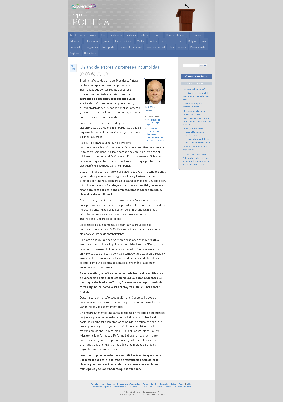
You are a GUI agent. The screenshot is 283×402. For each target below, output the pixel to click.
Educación (75, 41)
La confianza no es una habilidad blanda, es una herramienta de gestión (197, 96)
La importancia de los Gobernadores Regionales (156, 131)
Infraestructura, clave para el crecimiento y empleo (195, 112)
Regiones (75, 53)
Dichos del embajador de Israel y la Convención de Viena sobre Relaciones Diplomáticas (197, 161)
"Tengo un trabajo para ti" (194, 88)
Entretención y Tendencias (128, 384)
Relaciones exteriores (172, 41)
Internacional (92, 41)
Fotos (173, 384)
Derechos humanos (177, 35)
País (102, 384)
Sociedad (75, 47)
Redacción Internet (163, 386)
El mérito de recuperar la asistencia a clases (193, 105)
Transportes (109, 47)
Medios (141, 41)
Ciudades (131, 35)
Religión (192, 41)
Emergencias (91, 47)
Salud (204, 41)
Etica (171, 47)
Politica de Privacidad (182, 386)
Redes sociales (198, 47)
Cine (103, 35)
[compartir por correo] (106, 74)
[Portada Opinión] (71, 35)
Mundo (145, 384)
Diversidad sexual (155, 47)
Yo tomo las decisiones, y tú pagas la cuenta (195, 148)
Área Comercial (120, 386)
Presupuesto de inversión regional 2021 (154, 122)
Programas (133, 386)
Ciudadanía (116, 35)
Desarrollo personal (130, 47)
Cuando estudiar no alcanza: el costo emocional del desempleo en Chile (197, 121)
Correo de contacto (196, 76)
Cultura (144, 35)
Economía (196, 35)
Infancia (182, 47)
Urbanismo (90, 53)
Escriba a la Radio (146, 386)
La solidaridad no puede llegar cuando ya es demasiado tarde (196, 141)
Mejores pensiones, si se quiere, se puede (156, 138)
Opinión (154, 384)
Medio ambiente (124, 41)
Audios (181, 384)
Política (153, 41)
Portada (94, 384)
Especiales (164, 384)
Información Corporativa (102, 386)
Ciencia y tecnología (86, 35)
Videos (190, 384)
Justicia (107, 41)
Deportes (157, 35)
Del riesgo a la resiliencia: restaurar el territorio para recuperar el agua (194, 131)
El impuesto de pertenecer (194, 153)
